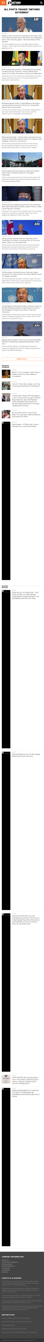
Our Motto (6, 1270)
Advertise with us (8, 1266)
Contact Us (6, 1268)
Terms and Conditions (10, 1262)
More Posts (22, 359)
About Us (5, 1260)
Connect (5, 1272)
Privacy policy (7, 1264)
